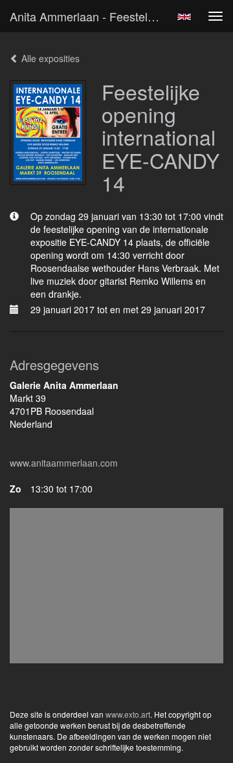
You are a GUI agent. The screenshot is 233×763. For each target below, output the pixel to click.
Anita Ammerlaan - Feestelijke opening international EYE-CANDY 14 (89, 16)
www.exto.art (127, 714)
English (184, 17)
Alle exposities (49, 58)
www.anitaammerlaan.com (64, 462)
